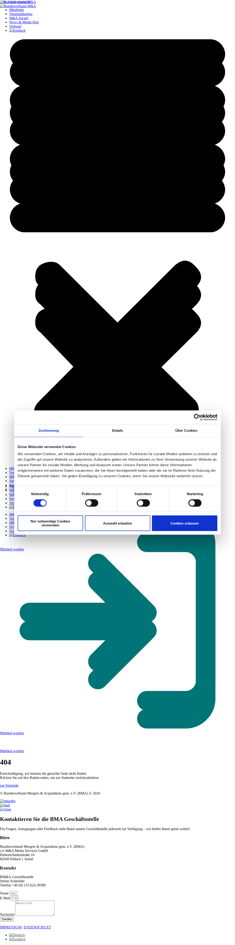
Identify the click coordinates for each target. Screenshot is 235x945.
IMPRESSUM (10, 927)
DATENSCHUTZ (37, 927)
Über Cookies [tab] (186, 430)
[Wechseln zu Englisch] (17, 939)
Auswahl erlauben (117, 523)
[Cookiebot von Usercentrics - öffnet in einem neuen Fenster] (197, 417)
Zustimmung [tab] (49, 430)
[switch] (91, 503)
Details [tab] (117, 430)
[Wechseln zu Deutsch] (17, 935)
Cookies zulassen (185, 523)
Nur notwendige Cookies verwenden (50, 523)
